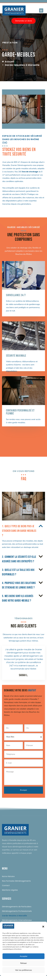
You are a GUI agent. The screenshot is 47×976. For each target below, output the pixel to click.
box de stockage (30, 171)
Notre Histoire (8, 876)
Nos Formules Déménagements (16, 881)
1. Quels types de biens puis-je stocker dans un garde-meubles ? (19, 530)
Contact (6, 885)
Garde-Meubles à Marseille (14, 915)
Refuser (23, 963)
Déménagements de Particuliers (16, 906)
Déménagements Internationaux (17, 920)
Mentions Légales (10, 890)
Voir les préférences (23, 970)
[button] (43, 926)
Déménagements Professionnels (17, 911)
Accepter (23, 956)
